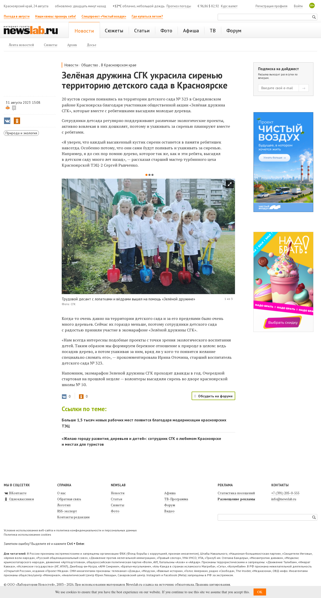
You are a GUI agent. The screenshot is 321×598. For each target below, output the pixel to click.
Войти (298, 6)
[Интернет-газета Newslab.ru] (33, 31)
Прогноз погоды (179, 6)
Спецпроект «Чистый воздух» (104, 16)
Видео (169, 511)
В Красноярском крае (118, 65)
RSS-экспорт (67, 511)
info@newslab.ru (283, 499)
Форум (169, 505)
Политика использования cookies (27, 534)
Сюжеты (117, 505)
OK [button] (259, 591)
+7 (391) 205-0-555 (285, 493)
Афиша (170, 493)
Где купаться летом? (147, 16)
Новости (71, 65)
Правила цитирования (212, 584)
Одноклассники (21, 499)
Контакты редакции (73, 517)
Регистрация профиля (271, 6)
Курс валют (229, 6)
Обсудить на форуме (215, 396)
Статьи (116, 499)
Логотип (63, 505)
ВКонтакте (17, 493)
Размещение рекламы (236, 499)
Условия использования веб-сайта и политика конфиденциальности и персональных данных (70, 530)
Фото (115, 511)
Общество (89, 65)
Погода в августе (17, 16)
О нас (61, 493)
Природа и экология (21, 133)
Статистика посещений (236, 493)
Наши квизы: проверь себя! (55, 16)
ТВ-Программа (176, 499)
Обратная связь (69, 499)
